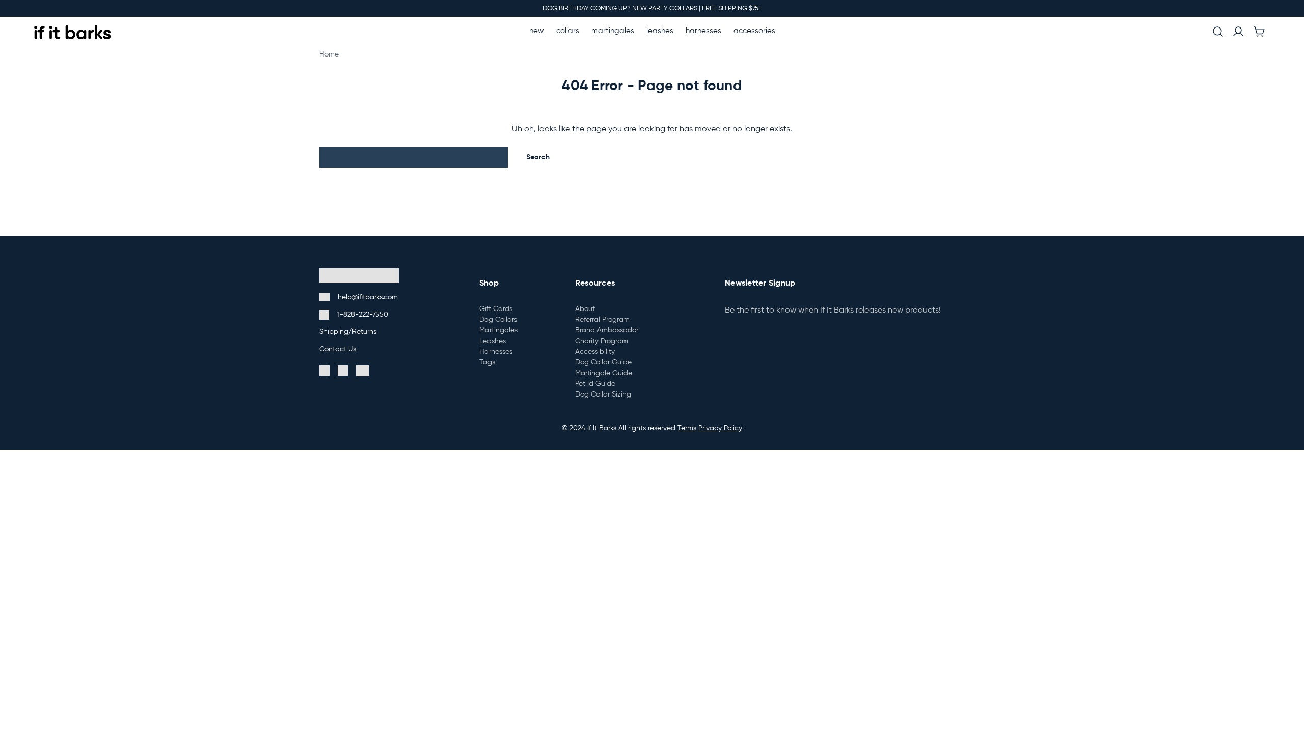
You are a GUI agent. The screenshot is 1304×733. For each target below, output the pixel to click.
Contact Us (337, 349)
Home (329, 54)
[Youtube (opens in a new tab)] (362, 370)
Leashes (659, 31)
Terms (686, 428)
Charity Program (601, 341)
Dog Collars (498, 319)
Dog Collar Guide (603, 362)
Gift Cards (495, 309)
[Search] (1218, 32)
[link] (1259, 32)
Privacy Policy (720, 428)
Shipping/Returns (347, 331)
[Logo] (72, 32)
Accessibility (595, 351)
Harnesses (703, 31)
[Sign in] (1238, 32)
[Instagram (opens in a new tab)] (343, 370)
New (536, 31)
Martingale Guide (603, 373)
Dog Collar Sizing (603, 394)
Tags (487, 362)
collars (567, 31)
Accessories (754, 31)
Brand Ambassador (606, 330)
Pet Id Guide (595, 383)
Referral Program (602, 319)
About (585, 309)
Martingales (612, 31)
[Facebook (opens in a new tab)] (324, 370)
